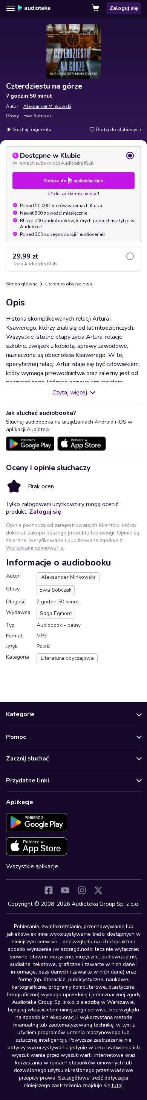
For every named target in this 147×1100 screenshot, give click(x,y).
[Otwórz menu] (10, 8)
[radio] (73, 158)
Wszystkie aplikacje (32, 866)
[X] (98, 890)
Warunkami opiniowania (35, 548)
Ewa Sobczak (37, 116)
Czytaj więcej (69, 392)
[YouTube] (65, 890)
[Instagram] (81, 890)
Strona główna (22, 284)
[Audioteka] (34, 8)
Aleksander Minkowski (47, 106)
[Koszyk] (96, 8)
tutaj (117, 1085)
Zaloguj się (124, 8)
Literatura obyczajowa (68, 284)
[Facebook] (48, 890)
